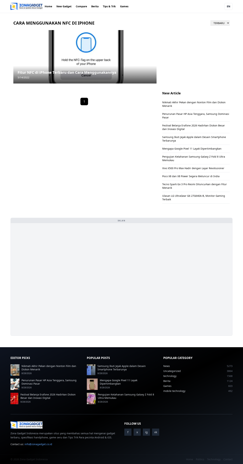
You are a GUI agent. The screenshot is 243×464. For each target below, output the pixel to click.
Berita (95, 6)
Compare (81, 6)
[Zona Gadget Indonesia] (26, 6)
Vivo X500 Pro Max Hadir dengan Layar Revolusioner (193, 168)
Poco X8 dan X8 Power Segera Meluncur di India (191, 176)
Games (124, 6)
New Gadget (64, 6)
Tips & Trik (109, 6)
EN (228, 6)
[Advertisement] (40, 279)
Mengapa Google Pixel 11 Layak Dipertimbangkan (191, 148)
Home (48, 6)
